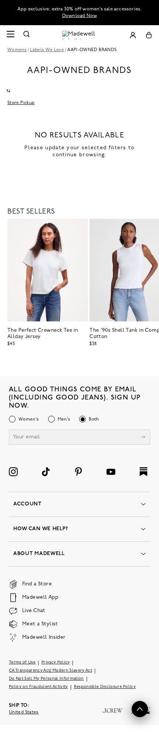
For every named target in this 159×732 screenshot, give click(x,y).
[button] (140, 709)
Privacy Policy (55, 663)
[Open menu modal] (10, 35)
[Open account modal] (133, 35)
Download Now (79, 15)
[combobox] (8, 90)
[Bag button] (149, 35)
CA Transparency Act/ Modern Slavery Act (50, 671)
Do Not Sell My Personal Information (46, 679)
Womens (17, 50)
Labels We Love (47, 50)
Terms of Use (22, 663)
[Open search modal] (26, 35)
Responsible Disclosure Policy (105, 687)
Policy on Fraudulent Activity (38, 687)
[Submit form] (143, 438)
